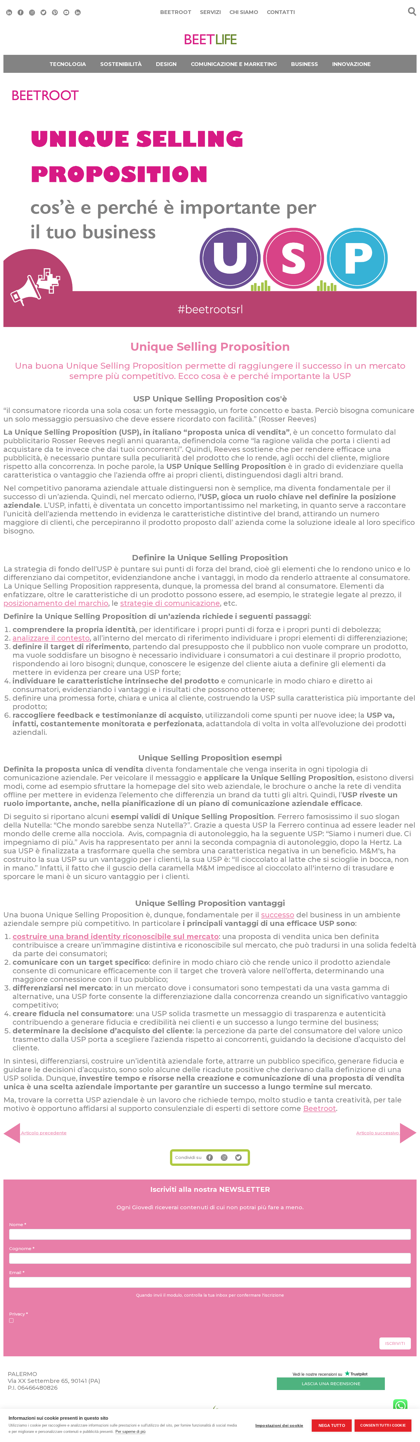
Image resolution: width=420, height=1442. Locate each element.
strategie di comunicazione (170, 603)
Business (304, 64)
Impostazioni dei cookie (279, 1425)
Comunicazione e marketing (234, 64)
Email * (17, 1272)
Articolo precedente (43, 1133)
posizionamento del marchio (55, 603)
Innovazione (351, 64)
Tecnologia (67, 64)
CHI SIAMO (243, 12)
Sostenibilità (121, 64)
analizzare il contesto (51, 638)
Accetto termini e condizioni (47, 1320)
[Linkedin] (9, 11)
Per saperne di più (130, 1431)
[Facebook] (20, 11)
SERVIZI (210, 12)
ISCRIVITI (395, 1343)
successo (277, 914)
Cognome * (22, 1248)
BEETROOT (175, 12)
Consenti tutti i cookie (383, 1425)
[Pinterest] (55, 11)
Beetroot (319, 1108)
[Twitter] (43, 11)
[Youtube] (66, 11)
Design (166, 64)
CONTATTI (281, 12)
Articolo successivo (378, 1133)
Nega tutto (332, 1425)
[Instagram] (32, 11)
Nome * (17, 1224)
